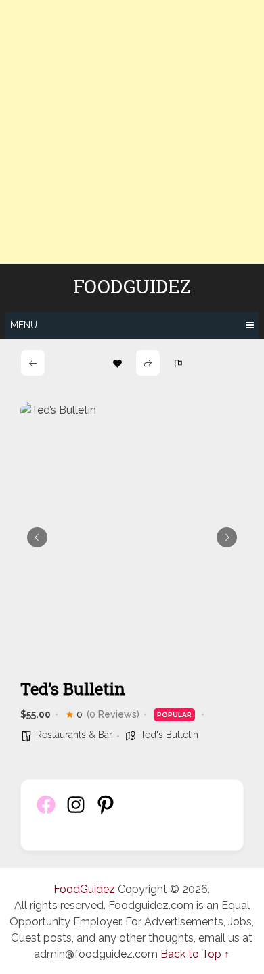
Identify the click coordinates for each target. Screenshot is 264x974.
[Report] (178, 362)
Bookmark (117, 362)
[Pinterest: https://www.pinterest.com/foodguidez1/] (105, 812)
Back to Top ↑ (194, 954)
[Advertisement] (132, 132)
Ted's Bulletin (169, 734)
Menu (23, 325)
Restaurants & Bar (74, 734)
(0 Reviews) (113, 714)
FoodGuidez (132, 286)
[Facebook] (46, 812)
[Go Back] (32, 362)
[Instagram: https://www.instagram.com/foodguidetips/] (76, 812)
